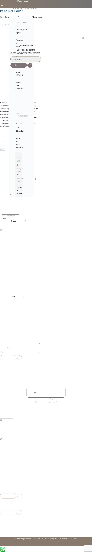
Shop (8, 205)
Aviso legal (36, 539)
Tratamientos (11, 15)
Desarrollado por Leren (68, 539)
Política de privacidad (23, 539)
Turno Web (10, 12)
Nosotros (9, 199)
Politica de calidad (10, 480)
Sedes (8, 202)
